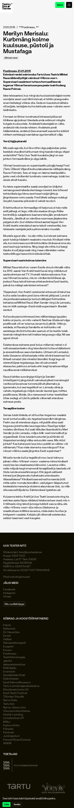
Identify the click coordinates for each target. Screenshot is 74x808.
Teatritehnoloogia (14, 657)
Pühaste (8, 729)
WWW (7, 743)
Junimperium (11, 736)
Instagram (9, 593)
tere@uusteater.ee (30, 552)
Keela (17, 804)
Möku (6, 721)
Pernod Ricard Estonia (16, 739)
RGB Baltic (9, 668)
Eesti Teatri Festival (15, 693)
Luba (6, 804)
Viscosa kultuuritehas (16, 711)
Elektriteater (11, 678)
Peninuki (8, 732)
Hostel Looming (13, 714)
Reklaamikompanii (14, 643)
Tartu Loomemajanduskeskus (21, 686)
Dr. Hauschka (11, 632)
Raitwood (9, 628)
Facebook (9, 589)
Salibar (7, 639)
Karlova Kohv (11, 725)
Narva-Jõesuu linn (14, 707)
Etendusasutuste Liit (15, 689)
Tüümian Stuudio (13, 696)
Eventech (9, 671)
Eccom (7, 650)
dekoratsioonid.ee (14, 664)
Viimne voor (11, 57)
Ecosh (7, 635)
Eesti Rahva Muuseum (17, 682)
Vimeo (7, 596)
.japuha (7, 660)
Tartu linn (9, 704)
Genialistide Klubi (14, 675)
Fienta (7, 625)
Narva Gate (10, 700)
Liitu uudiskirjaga (14, 604)
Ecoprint (8, 646)
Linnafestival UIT (13, 718)
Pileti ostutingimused (16, 577)
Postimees (9, 653)
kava (60, 5)
